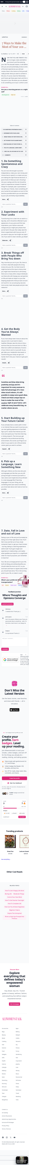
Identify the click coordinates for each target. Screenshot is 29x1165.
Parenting (4, 1080)
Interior (4, 1064)
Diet (3, 1044)
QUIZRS (26, 96)
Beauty (4, 1035)
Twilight (4, 1096)
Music (17, 1074)
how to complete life (14, 903)
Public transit (13, 585)
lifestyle (5, 37)
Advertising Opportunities (9, 1119)
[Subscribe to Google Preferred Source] (11, 659)
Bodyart (18, 1035)
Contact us (5, 1109)
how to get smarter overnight (14, 900)
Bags (3, 1031)
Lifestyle (4, 1067)
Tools (17, 1099)
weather (4, 403)
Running (4, 1083)
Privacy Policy (5, 1125)
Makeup (4, 1070)
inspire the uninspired (15, 913)
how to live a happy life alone (14, 890)
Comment (5, 649)
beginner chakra (14, 910)
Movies (4, 1074)
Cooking (13, 11)
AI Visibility (5, 1112)
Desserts (18, 1041)
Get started (22, 817)
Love (17, 1067)
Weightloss (5, 1099)
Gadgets (4, 1054)
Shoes (3, 11)
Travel (17, 1093)
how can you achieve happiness (14, 907)
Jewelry (18, 1064)
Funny (17, 1051)
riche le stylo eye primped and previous (14, 917)
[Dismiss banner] (25, 654)
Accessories (5, 1028)
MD (18, 53)
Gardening (19, 1054)
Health (3, 1061)
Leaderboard (6, 817)
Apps (17, 1028)
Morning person (5, 94)
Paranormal (19, 1077)
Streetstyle (5, 1090)
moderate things (19, 894)
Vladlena (5, 54)
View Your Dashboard (16, 783)
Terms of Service (6, 1129)
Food (3, 1051)
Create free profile (14, 778)
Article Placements (7, 1116)
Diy (16, 1044)
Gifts (23, 11)
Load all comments (7, 604)
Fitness (8, 11)
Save (23, 54)
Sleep (17, 1087)
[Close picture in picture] (17, 1158)
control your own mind (14, 897)
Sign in (9, 788)
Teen (3, 1093)
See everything (6, 859)
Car (3, 585)
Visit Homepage (14, 1004)
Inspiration (19, 1061)
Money (17, 1070)
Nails (3, 1077)
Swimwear (18, 1090)
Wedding (18, 1096)
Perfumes (18, 1080)
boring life (8, 894)
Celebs (17, 1038)
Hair (17, 1057)
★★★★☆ (24, 37)
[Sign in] (26, 6)
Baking (18, 11)
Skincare (4, 1087)
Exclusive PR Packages (8, 1122)
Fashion (4, 1048)
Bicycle (7, 585)
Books (3, 1038)
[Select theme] (22, 6)
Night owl (13, 94)
